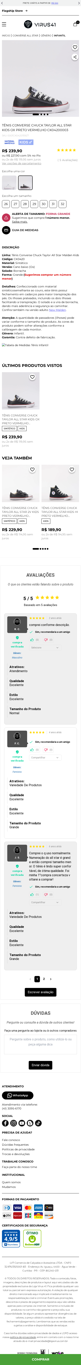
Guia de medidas (25, 230)
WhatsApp (20, 1095)
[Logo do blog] (30, 1123)
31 (53, 204)
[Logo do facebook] (5, 1123)
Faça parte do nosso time (19, 1167)
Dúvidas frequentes (15, 1144)
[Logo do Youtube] (21, 1123)
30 (44, 204)
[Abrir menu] (4, 24)
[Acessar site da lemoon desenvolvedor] (33, 1353)
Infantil (59, 35)
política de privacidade (23, 1337)
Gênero (46, 35)
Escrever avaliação (40, 992)
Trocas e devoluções (16, 1154)
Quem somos (11, 1182)
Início (6, 35)
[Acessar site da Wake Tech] (58, 1353)
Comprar (40, 1359)
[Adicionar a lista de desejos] (75, 48)
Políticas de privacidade (18, 1149)
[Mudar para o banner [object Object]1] (36, 549)
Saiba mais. (20, 221)
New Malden (57, 310)
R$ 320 (54, 3)
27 (15, 204)
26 (6, 204)
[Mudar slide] (36, 114)
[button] (2, 3)
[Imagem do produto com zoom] (40, 78)
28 (25, 204)
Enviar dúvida (40, 1065)
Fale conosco (11, 1140)
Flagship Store (12, 11)
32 (62, 204)
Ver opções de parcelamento (21, 163)
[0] (75, 24)
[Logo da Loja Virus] (39, 24)
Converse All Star (25, 35)
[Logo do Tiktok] (38, 1123)
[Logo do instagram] (13, 1123)
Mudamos (9, 1187)
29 (34, 204)
